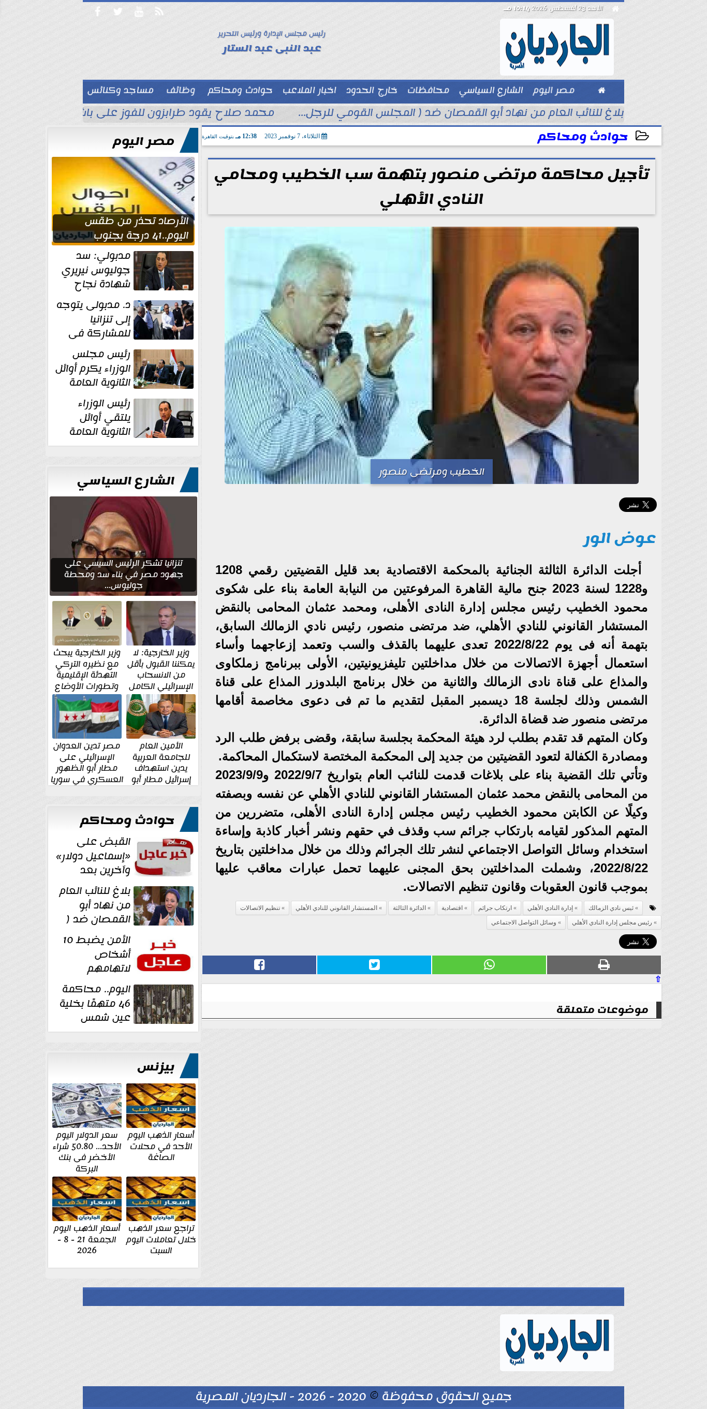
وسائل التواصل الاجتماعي (523, 922)
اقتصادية (452, 908)
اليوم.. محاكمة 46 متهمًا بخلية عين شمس (95, 1003)
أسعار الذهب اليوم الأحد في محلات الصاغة (161, 1146)
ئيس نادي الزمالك (611, 908)
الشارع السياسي (125, 481)
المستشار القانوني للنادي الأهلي (336, 908)
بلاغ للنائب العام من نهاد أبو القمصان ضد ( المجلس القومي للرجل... (461, 114)
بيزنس (155, 1067)
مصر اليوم (143, 141)
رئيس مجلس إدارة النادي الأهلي (612, 922)
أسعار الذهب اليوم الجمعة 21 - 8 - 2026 (87, 1239)
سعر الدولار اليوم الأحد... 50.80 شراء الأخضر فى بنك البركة (87, 1151)
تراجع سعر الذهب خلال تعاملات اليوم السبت (161, 1239)
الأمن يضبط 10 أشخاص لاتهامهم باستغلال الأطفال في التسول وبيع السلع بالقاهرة (129, 954)
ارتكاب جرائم (495, 908)
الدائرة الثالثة (409, 908)
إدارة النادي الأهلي (550, 908)
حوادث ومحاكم (583, 137)
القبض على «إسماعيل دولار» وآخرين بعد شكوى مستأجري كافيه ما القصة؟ (126, 856)
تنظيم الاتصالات (260, 908)
